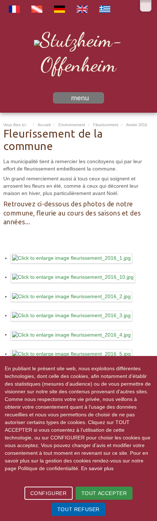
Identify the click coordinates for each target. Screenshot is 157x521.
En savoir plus (97, 468)
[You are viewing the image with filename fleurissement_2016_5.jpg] (72, 354)
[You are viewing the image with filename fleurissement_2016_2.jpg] (72, 296)
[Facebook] (146, 6)
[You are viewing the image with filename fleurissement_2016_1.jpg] (72, 258)
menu (80, 98)
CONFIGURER (48, 493)
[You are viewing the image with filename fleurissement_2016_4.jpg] (72, 334)
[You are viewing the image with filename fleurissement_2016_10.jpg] (73, 277)
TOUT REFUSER (78, 509)
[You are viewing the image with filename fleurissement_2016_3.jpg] (72, 315)
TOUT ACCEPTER (104, 493)
